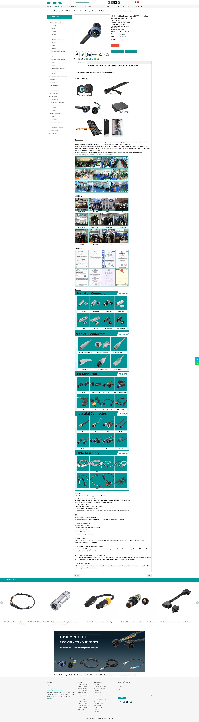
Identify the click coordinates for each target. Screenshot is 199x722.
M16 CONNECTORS (54, 91)
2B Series (54, 34)
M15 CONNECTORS (54, 88)
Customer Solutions (54, 130)
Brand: (113, 34)
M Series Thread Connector (56, 105)
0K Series (54, 42)
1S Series (53, 65)
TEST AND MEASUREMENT (101, 686)
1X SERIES (54, 116)
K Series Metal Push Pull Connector (57, 39)
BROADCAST (98, 692)
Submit (121, 697)
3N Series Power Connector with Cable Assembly (22, 622)
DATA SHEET (118, 51)
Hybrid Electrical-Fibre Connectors (56, 102)
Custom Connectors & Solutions (55, 122)
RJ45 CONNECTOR (81, 699)
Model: (113, 31)
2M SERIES (54, 110)
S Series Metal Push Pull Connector (57, 59)
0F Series (53, 54)
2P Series (54, 73)
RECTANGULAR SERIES (82, 707)
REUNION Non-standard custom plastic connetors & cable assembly (100, 622)
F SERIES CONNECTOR (82, 688)
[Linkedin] (109, 2)
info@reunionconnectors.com (82, 2)
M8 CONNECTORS (54, 82)
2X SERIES (54, 119)
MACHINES (97, 701)
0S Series (53, 62)
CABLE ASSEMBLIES (82, 709)
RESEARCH (97, 709)
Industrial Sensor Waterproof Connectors (58, 76)
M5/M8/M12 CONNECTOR (83, 695)
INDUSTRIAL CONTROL (100, 688)
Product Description (80, 62)
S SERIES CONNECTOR (82, 690)
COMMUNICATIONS (99, 695)
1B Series (54, 31)
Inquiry (115, 45)
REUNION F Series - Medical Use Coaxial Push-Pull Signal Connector (61, 622)
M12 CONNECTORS (54, 85)
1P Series (54, 71)
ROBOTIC (97, 712)
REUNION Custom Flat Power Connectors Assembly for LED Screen (138, 622)
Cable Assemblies (52, 133)
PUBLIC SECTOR (98, 707)
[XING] (119, 2)
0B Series (54, 28)
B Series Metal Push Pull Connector (57, 23)
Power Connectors (53, 96)
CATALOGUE (131, 51)
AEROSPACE (97, 690)
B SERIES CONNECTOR (82, 684)
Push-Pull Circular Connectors (55, 20)
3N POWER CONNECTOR (83, 697)
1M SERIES (54, 108)
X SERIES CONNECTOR (82, 703)
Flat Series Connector (54, 125)
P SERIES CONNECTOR (82, 692)
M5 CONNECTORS (54, 79)
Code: (112, 36)
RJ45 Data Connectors (53, 99)
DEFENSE (97, 697)
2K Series (54, 48)
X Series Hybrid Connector (55, 113)
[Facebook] (112, 2)
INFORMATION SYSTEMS (100, 699)
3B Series (54, 37)
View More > (50, 698)
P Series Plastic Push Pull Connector (57, 68)
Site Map (111, 718)
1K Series (54, 45)
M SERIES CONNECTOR (83, 701)
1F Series (53, 57)
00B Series (54, 25)
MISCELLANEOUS (99, 703)
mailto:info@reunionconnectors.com (55, 690)
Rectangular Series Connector (56, 127)
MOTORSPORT (98, 705)
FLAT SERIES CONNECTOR (83, 705)
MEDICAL (97, 684)
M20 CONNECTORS (54, 93)
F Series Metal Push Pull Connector (57, 51)
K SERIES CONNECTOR (82, 686)
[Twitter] (115, 2)
